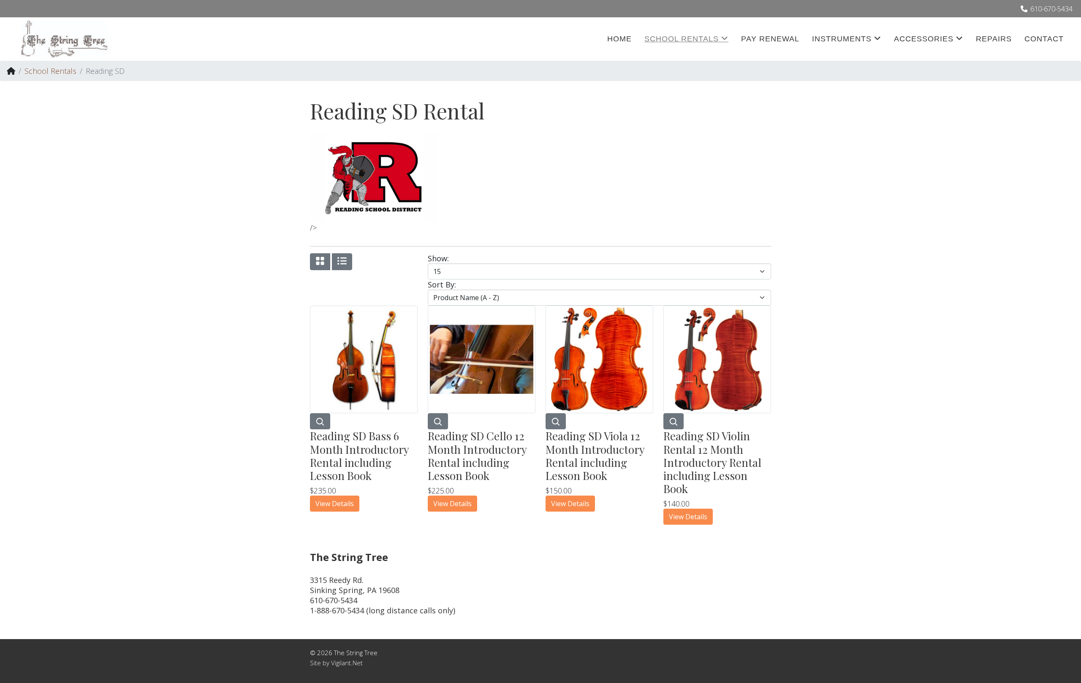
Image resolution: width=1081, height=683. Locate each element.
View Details (334, 503)
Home (619, 39)
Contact (1044, 39)
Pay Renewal (770, 39)
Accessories (923, 39)
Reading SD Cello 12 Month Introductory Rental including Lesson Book (477, 455)
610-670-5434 (1051, 9)
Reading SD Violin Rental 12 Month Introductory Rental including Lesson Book (712, 462)
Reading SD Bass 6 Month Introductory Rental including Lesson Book (359, 455)
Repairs (994, 39)
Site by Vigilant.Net (336, 663)
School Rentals (681, 39)
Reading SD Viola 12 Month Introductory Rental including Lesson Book (595, 455)
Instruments (842, 39)
